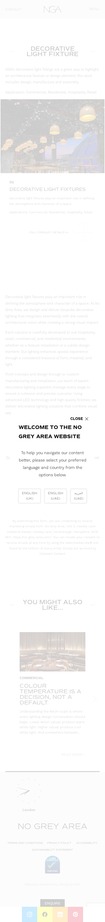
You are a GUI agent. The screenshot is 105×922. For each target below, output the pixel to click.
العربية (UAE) (78, 496)
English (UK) (29, 496)
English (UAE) (55, 496)
